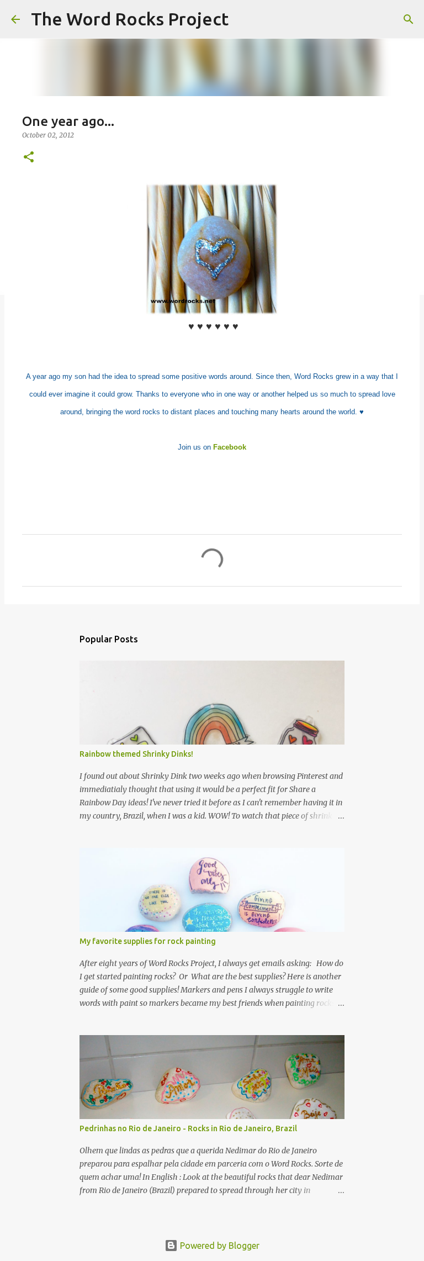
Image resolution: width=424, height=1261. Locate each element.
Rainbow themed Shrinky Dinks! (136, 754)
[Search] (244, 19)
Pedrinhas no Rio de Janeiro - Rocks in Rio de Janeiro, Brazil (188, 1128)
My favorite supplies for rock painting (148, 941)
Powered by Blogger (218, 1246)
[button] (28, 157)
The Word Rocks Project (130, 19)
